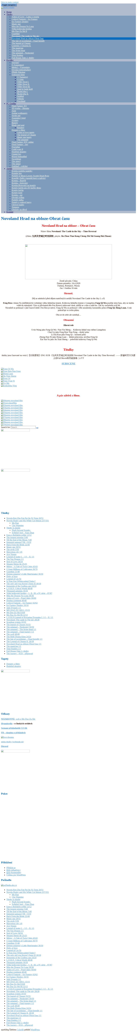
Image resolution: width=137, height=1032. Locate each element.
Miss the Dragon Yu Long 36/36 (20, 596)
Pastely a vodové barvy (21, 202)
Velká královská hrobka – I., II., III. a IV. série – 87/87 (29, 593)
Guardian (16, 34)
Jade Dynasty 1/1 (13, 608)
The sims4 (16, 164)
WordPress (35, 1030)
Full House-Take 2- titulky (23, 58)
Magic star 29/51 (13, 547)
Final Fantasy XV (19, 106)
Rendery (20, 127)
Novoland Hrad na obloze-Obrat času (27, 38)
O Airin (20, 79)
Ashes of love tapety (25, 132)
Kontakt (9, 212)
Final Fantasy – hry (20, 144)
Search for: (5, 427)
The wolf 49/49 (13, 634)
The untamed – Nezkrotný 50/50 (20, 627)
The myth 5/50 (12, 549)
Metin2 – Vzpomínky (21, 67)
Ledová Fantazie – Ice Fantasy (25, 19)
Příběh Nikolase (18, 72)
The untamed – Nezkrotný (23, 53)
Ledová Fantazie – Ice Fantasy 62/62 (22, 603)
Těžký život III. (23, 87)
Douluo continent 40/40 (16, 600)
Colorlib (20, 1030)
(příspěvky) (13, 870)
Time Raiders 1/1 (13, 649)
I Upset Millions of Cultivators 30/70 (21, 569)
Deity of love (12, 576)
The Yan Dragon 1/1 (15, 559)
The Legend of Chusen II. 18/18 (20, 641)
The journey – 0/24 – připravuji (19, 653)
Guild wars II (17, 149)
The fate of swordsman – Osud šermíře (28, 41)
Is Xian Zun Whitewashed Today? (20, 581)
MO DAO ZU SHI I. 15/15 (18, 610)
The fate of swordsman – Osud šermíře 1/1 (24, 639)
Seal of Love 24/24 (14, 561)
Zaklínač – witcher (20, 166)
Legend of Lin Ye (13, 579)
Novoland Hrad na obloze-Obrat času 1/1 (23, 644)
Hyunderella (6, 723)
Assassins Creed (19, 118)
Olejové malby (18, 205)
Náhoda (20, 99)
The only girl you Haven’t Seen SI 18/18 (23, 584)
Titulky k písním (13, 528)
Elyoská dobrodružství (21, 70)
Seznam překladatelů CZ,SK (14, 728)
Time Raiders (17, 55)
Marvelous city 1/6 (14, 552)
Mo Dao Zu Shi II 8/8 (15, 612)
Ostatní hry (16, 154)
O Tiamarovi (22, 77)
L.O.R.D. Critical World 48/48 (19, 588)
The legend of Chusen (21, 43)
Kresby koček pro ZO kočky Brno (26, 188)
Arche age (16, 115)
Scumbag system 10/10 (16, 622)
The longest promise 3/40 (17, 537)
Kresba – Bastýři (19, 180)
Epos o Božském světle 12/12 (18, 535)
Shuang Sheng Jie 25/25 (16, 564)
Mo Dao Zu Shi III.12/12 (17, 615)
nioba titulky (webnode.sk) (12, 742)
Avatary (15, 120)
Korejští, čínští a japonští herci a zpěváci (29, 178)
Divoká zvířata (18, 197)
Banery (15, 123)
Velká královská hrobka (22, 29)
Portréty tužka (18, 200)
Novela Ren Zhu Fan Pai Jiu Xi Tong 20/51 (24, 518)
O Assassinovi (18, 65)
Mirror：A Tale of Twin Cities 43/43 (22, 566)
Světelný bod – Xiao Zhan (23, 533)
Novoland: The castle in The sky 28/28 (22, 620)
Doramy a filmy (18, 130)
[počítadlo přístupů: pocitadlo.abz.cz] (9, 885)
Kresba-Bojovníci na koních (24, 185)
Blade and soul (18, 125)
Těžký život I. (23, 82)
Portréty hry (17, 173)
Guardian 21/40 (13, 571)
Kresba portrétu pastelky (22, 171)
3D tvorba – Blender (20, 108)
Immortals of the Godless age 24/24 (21, 586)
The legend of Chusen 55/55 (18, 624)
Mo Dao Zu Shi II (19, 31)
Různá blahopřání (19, 156)
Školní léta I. (22, 91)
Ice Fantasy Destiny (20, 21)
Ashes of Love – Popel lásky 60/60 (21, 598)
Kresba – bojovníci (20, 183)
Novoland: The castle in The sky (25, 36)
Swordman (16, 159)
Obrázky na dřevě (19, 209)
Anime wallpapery (19, 113)
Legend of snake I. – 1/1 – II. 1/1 (20, 557)
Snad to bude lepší (25, 89)
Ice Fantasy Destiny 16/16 (17, 605)
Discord (4, 746)
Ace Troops (11, 554)
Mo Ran (15, 523)
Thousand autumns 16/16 (17, 591)
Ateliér (9, 168)
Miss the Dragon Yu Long (23, 26)
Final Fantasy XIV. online (23, 142)
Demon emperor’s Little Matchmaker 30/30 (24, 574)
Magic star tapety (24, 137)
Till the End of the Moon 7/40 (19, 540)
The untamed (22, 140)
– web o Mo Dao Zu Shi (18, 719)
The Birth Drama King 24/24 (18, 637)
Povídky (10, 60)
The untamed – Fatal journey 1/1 (20, 632)
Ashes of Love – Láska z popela (25, 17)
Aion (14, 111)
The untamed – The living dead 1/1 (21, 629)
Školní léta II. (22, 94)
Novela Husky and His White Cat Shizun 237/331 (27, 520)
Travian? (15, 62)
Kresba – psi (17, 195)
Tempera (15, 207)
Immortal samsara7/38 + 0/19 (18, 542)
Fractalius (16, 147)
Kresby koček (18, 190)
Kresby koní (17, 193)
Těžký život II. (23, 84)
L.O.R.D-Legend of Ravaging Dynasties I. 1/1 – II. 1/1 (29, 617)
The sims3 (16, 161)
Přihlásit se (11, 868)
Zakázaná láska (18, 74)
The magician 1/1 (13, 646)
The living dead (18, 50)
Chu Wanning (18, 525)
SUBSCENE (68, 363)
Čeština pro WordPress (16, 875)
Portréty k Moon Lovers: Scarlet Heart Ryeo (30, 176)
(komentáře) (13, 872)
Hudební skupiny (19, 152)
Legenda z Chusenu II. (21, 46)
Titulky (9, 14)
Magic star (16, 24)
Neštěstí (20, 96)
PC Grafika (11, 103)
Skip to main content (9, 2)
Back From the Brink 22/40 (18, 545)
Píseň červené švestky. (21, 530)
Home (9, 12)
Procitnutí (21, 101)
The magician (17, 48)
